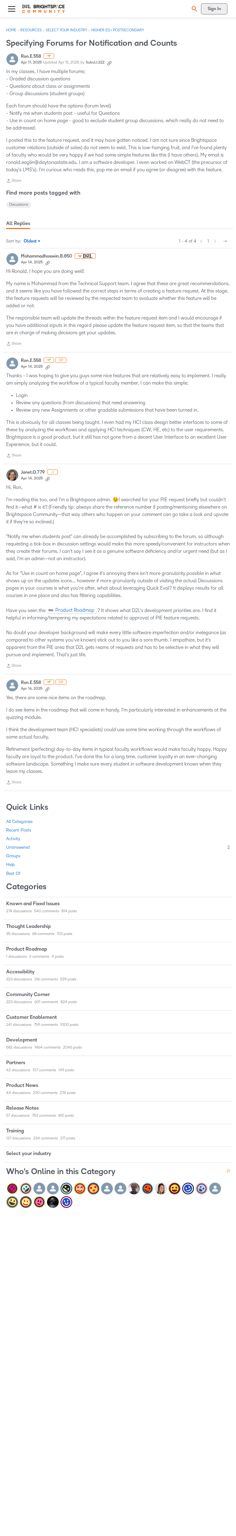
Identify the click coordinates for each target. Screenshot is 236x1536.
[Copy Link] (109, 62)
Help (10, 864)
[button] (193, 8)
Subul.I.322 (95, 62)
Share (13, 181)
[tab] (18, 223)
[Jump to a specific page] (225, 241)
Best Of (13, 873)
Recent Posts (18, 830)
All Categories (19, 821)
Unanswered (118, 847)
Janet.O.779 (33, 472)
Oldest (30, 241)
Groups (13, 856)
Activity (13, 838)
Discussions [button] (18, 205)
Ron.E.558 (31, 56)
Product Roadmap (74, 610)
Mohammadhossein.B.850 (46, 256)
